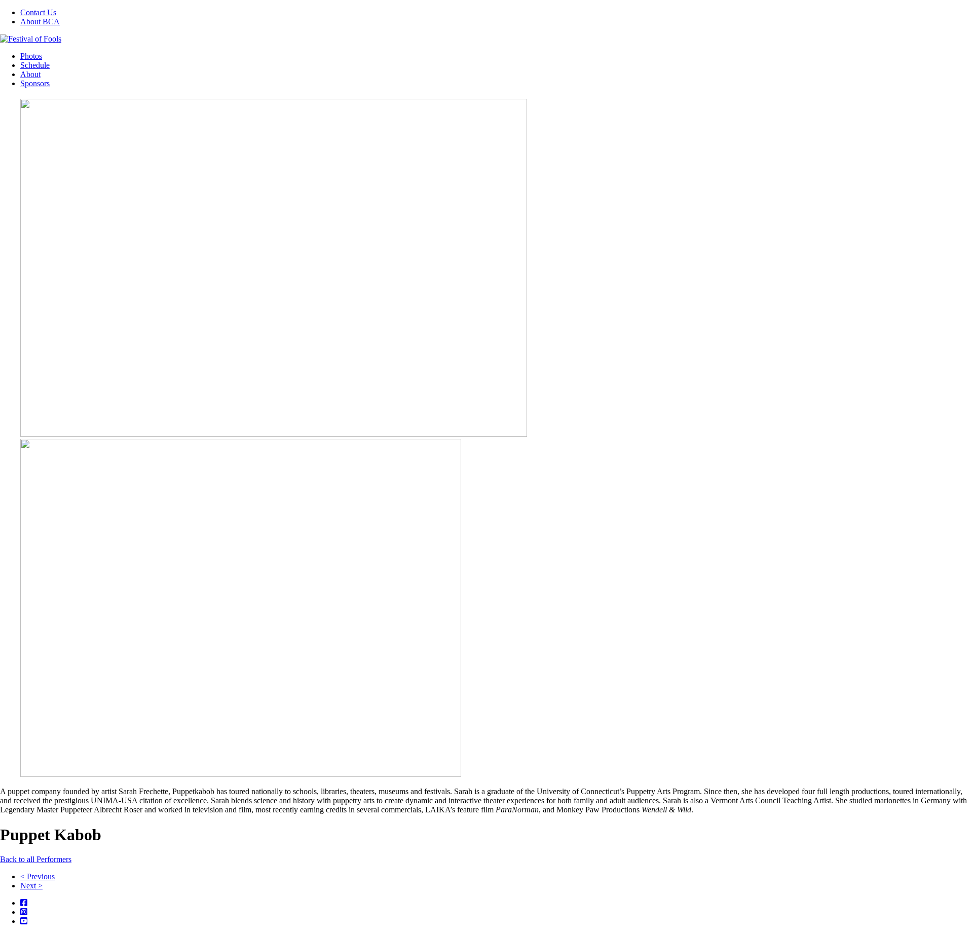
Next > (31, 885)
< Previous (37, 876)
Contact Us (38, 12)
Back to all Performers (35, 859)
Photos (31, 56)
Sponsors (35, 83)
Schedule (35, 65)
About (30, 74)
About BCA (40, 21)
